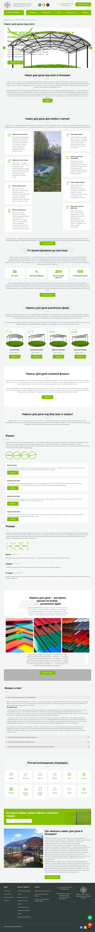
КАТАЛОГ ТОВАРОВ (13, 12)
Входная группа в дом (24, 910)
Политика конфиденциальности (13, 926)
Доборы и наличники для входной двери (42, 900)
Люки (69, 778)
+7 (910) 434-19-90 (66, 4)
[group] (23, 848)
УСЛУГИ (37, 887)
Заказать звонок (83, 4)
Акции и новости (8, 897)
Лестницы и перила (23, 907)
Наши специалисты (63, 849)
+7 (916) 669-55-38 (65, 5)
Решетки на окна (22, 900)
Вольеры (84, 793)
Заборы (11, 793)
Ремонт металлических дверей (41, 895)
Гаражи (55, 793)
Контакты (85, 12)
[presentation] (7, 635)
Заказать (15, 356)
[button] (4, 48)
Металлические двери (24, 891)
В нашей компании (86, 840)
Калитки (54, 778)
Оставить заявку (15, 62)
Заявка (47, 100)
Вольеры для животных (24, 917)
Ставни (69, 793)
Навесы (11, 778)
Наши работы (46, 12)
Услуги (59, 12)
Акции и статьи (71, 12)
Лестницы (26, 778)
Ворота (40, 778)
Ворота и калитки (23, 897)
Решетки (84, 778)
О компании (32, 12)
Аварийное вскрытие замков (43, 891)
